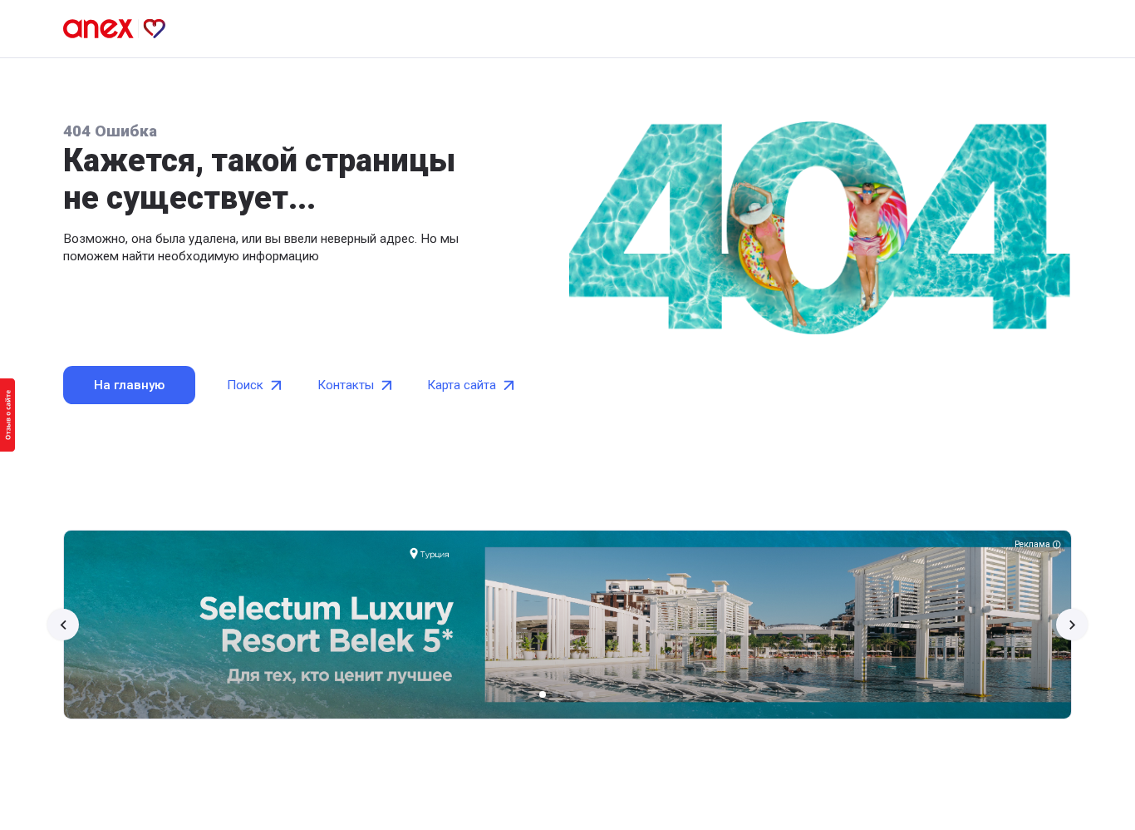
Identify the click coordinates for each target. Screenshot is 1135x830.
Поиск (245, 385)
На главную (129, 385)
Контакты (345, 385)
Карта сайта (461, 385)
